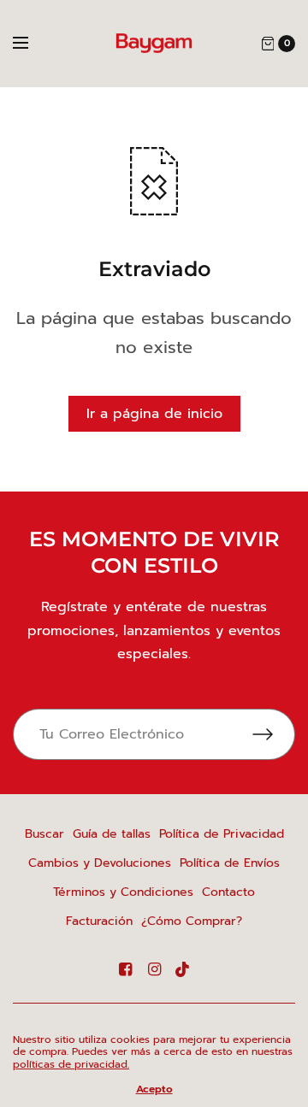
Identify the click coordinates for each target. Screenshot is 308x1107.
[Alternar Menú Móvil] (31, 43)
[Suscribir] (273, 734)
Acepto (154, 1089)
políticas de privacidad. (71, 1064)
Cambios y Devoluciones (99, 863)
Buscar (44, 834)
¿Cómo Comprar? (191, 921)
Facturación (99, 921)
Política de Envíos (230, 863)
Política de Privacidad (221, 834)
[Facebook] (125, 969)
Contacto (228, 892)
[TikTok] (183, 969)
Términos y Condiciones (123, 892)
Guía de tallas (112, 834)
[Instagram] (154, 969)
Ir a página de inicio (154, 413)
